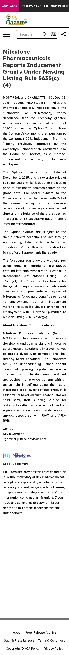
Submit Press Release (19, 640)
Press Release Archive (40, 632)
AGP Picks (9, 6)
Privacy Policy (53, 648)
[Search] (44, 34)
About (17, 632)
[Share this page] (63, 34)
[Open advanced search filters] (53, 34)
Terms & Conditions (51, 640)
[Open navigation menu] (6, 34)
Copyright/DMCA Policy (23, 648)
